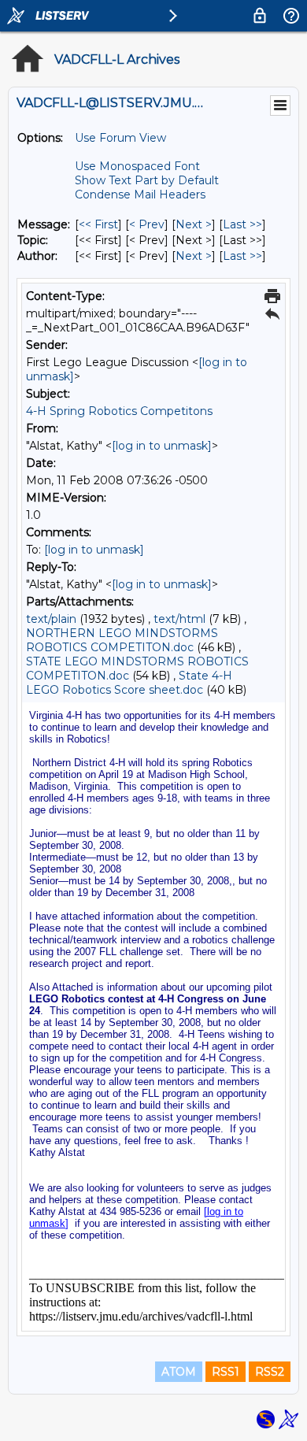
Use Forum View (120, 138)
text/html (179, 619)
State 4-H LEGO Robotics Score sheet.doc (129, 683)
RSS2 (269, 1372)
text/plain (51, 619)
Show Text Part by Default (147, 180)
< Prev (147, 224)
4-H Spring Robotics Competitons (119, 411)
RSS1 (225, 1372)
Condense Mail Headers (140, 194)
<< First (98, 224)
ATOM (178, 1372)
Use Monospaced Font (137, 166)
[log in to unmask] (162, 446)
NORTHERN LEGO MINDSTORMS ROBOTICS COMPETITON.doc (122, 640)
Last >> (242, 224)
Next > (194, 224)
